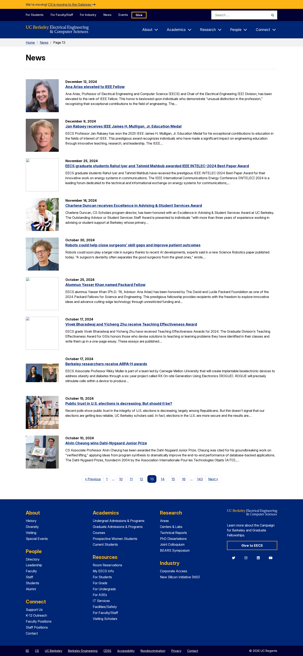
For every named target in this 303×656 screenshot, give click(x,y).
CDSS (107, 650)
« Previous (94, 479)
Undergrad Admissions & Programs (118, 521)
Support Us (34, 610)
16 (184, 479)
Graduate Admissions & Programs (118, 527)
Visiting (31, 533)
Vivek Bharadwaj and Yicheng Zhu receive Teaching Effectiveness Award (131, 324)
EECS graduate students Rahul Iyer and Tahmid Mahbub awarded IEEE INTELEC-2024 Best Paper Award (157, 166)
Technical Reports (173, 533)
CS (37, 650)
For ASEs (100, 595)
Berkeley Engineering (82, 650)
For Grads (100, 583)
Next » (214, 479)
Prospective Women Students (115, 539)
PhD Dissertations (173, 539)
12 (141, 479)
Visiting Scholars (105, 619)
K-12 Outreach (36, 615)
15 (173, 479)
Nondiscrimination (153, 650)
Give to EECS (252, 545)
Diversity (32, 527)
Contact (32, 633)
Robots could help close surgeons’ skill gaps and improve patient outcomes (133, 245)
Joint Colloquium (172, 544)
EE (27, 650)
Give (139, 15)
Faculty (31, 571)
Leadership (34, 565)
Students (32, 583)
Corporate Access (173, 571)
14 (162, 479)
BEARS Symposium (175, 550)
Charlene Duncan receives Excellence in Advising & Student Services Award (133, 205)
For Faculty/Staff (62, 14)
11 (131, 479)
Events (123, 14)
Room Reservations (107, 565)
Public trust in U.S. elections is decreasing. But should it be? (118, 403)
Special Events (37, 539)
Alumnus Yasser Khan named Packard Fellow (105, 285)
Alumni (31, 589)
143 (200, 479)
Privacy (176, 650)
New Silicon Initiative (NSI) (180, 577)
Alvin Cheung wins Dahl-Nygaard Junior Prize (106, 443)
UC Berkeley (53, 650)
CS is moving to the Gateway (70, 4)
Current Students (105, 544)
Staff (29, 577)
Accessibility (126, 650)
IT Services (101, 601)
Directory (33, 559)
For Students (34, 14)
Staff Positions (37, 627)
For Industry (88, 14)
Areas (164, 521)
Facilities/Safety (105, 607)
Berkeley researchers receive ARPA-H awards (106, 364)
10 (121, 479)
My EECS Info (103, 571)
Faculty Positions (39, 621)
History (31, 521)
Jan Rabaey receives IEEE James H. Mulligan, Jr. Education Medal (123, 126)
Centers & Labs (171, 527)
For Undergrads (104, 589)
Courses (99, 533)
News (107, 14)
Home (30, 42)
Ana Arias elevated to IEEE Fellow (95, 87)
